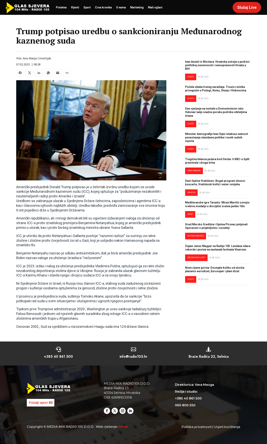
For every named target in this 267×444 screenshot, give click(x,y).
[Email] (58, 73)
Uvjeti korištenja (227, 427)
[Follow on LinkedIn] (130, 411)
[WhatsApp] (48, 73)
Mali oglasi (155, 7)
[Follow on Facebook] (107, 411)
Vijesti (75, 7)
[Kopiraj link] (67, 73)
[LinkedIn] (39, 73)
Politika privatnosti (197, 427)
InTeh (123, 427)
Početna (61, 7)
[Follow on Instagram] (122, 411)
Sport (87, 7)
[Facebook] (20, 73)
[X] (29, 73)
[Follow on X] (115, 411)
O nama (121, 7)
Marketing (137, 7)
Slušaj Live (246, 7)
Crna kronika (103, 7)
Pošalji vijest (38, 403)
